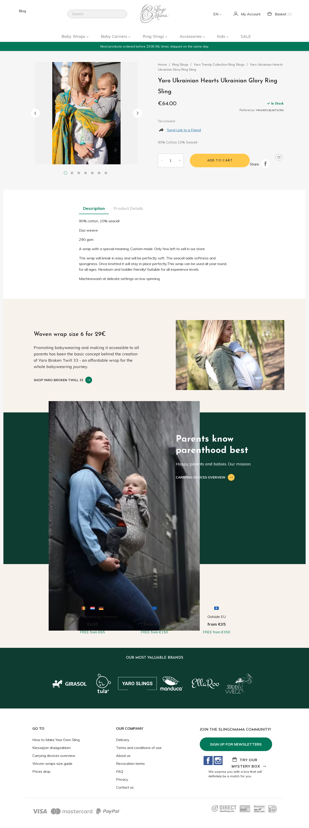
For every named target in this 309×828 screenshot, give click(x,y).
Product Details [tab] (128, 208)
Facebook (208, 760)
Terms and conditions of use (139, 747)
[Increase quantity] (180, 160)
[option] (86, 113)
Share (265, 163)
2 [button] (73, 173)
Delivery (122, 739)
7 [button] (107, 173)
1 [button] (66, 173)
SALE (246, 36)
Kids (221, 36)
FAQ (119, 771)
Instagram (218, 760)
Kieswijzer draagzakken (51, 747)
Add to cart (220, 160)
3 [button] (79, 173)
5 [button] (93, 173)
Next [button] (137, 113)
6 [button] (100, 173)
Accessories (191, 36)
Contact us (125, 787)
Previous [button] (35, 113)
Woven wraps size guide (52, 763)
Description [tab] (94, 208)
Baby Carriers (114, 36)
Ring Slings (154, 36)
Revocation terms (130, 763)
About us (123, 755)
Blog (22, 11)
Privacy (122, 779)
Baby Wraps (74, 36)
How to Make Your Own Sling (56, 739)
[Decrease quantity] (162, 160)
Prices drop (41, 771)
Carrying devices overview (53, 755)
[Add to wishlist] (278, 157)
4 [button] (86, 173)
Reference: (247, 110)
